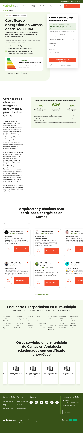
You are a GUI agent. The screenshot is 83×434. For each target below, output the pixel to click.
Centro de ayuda (8, 408)
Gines (29, 323)
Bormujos (8, 323)
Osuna (63, 321)
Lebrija (40, 325)
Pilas (62, 323)
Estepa (29, 321)
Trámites (25, 5)
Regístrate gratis (75, 1)
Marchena (52, 329)
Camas (7, 328)
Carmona (19, 316)
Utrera (74, 325)
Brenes (7, 325)
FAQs (4, 405)
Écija (73, 328)
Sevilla (6, 10)
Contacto (68, 412)
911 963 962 (65, 400)
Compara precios (72, 6)
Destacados (8, 224)
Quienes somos (8, 401)
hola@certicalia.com (69, 405)
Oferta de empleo (22, 405)
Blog (51, 5)
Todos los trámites (22, 401)
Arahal (7, 321)
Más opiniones (33, 224)
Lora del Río (42, 328)
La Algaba (30, 325)
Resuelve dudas (33, 5)
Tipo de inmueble (53, 36)
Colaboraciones (21, 408)
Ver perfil (8, 249)
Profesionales (43, 5)
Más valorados (20, 224)
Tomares (74, 323)
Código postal (52, 49)
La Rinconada (42, 323)
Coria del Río (20, 323)
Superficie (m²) (52, 43)
